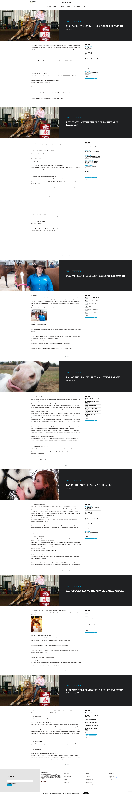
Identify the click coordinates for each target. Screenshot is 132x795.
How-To (63, 6)
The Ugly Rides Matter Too (90, 68)
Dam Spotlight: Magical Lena (91, 408)
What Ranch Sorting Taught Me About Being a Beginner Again (91, 63)
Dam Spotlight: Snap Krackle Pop (91, 300)
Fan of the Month (51, 143)
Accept (86, 793)
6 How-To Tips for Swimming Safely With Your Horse (92, 53)
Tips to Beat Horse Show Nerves (91, 411)
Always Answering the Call (90, 405)
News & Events (77, 6)
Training (49, 6)
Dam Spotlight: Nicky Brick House (92, 398)
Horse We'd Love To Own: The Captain (91, 415)
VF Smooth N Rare (66, 75)
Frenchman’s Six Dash (35, 60)
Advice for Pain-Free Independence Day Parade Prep (92, 48)
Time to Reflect (88, 306)
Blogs (84, 6)
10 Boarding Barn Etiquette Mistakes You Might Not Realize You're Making (92, 58)
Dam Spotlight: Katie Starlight (91, 312)
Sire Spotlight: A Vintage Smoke (91, 309)
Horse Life (69, 6)
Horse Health (56, 6)
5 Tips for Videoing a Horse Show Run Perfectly (92, 73)
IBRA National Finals (56, 343)
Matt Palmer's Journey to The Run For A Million (92, 402)
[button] (73, 21)
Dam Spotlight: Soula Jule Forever (92, 297)
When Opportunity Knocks (90, 303)
